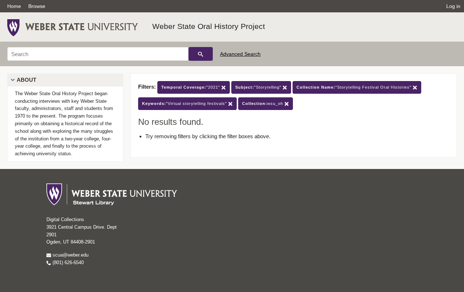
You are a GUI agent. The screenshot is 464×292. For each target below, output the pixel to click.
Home (14, 6)
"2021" (191, 87)
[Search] (200, 54)
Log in (453, 6)
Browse (36, 6)
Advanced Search (240, 54)
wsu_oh (263, 103)
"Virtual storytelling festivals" (185, 103)
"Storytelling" (259, 87)
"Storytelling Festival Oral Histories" (355, 87)
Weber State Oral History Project (208, 26)
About (26, 80)
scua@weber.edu (69, 255)
